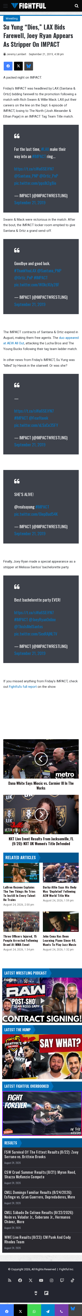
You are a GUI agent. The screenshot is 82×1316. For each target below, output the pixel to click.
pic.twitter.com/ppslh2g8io (35, 183)
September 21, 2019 (29, 202)
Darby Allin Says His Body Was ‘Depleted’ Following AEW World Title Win (59, 891)
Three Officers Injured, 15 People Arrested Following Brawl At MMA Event (20, 940)
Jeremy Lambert (16, 54)
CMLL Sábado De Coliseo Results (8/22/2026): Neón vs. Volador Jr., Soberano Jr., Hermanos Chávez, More (39, 1217)
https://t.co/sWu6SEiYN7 (34, 168)
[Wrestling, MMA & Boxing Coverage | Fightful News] (28, 6)
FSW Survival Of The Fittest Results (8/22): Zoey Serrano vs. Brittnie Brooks (41, 1154)
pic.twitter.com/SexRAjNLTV (35, 633)
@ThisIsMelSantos (28, 626)
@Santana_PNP (26, 175)
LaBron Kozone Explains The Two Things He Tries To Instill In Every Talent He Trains (19, 893)
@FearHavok (38, 418)
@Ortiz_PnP (48, 175)
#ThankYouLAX (25, 270)
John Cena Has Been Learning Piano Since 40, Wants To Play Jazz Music (59, 940)
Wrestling (12, 18)
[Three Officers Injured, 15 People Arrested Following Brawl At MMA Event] (21, 921)
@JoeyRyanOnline (42, 619)
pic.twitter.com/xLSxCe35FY (36, 425)
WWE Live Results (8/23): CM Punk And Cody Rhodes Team (37, 1239)
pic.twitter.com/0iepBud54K (36, 514)
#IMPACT (39, 156)
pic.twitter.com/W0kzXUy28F (36, 284)
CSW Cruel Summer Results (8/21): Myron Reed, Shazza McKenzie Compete (40, 1174)
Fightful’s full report (23, 687)
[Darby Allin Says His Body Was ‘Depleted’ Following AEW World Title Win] (61, 873)
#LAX (45, 149)
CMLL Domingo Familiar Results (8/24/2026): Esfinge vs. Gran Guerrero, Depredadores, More (39, 1194)
